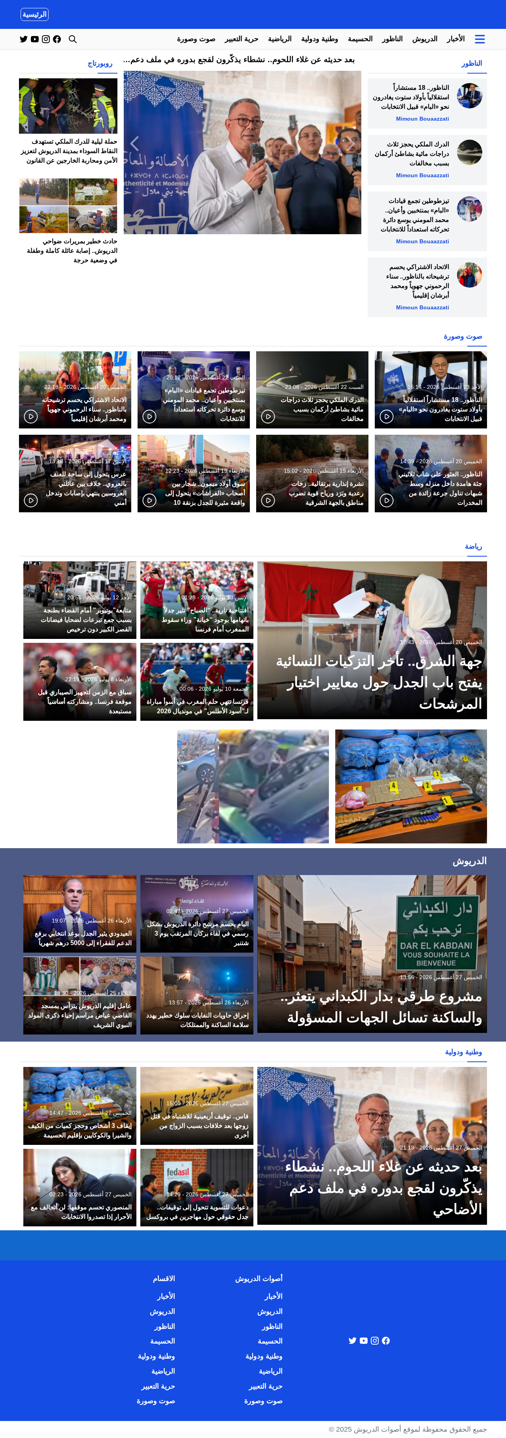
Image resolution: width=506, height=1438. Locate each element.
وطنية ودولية (319, 39)
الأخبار (456, 39)
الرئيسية (35, 14)
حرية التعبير (242, 39)
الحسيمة (360, 39)
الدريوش (425, 39)
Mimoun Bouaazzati (422, 119)
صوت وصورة (196, 39)
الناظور (392, 39)
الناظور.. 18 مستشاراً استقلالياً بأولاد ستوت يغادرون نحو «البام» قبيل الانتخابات (411, 97)
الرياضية (280, 39)
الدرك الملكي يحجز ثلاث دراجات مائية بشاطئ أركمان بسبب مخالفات (412, 154)
